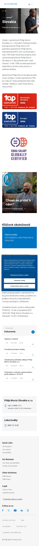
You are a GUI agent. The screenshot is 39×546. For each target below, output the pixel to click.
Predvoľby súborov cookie (12, 499)
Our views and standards (11, 463)
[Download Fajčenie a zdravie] (33, 344)
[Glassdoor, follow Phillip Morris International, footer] (27, 510)
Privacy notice (9, 520)
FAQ (22, 520)
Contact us (21, 526)
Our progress (7, 446)
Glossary (7, 526)
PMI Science (7, 476)
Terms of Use (7, 490)
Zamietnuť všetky (19, 280)
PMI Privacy (7, 479)
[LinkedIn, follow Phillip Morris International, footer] (22, 510)
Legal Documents (9, 493)
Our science (7, 449)
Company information (12, 532)
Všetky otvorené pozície (14, 208)
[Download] (33, 332)
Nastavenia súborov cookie (19, 275)
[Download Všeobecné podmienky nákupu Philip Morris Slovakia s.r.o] (33, 367)
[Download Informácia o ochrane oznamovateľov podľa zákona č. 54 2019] (33, 379)
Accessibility (7, 452)
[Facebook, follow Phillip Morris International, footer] (2, 510)
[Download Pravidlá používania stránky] (33, 354)
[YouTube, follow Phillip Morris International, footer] (15, 510)
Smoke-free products (10, 466)
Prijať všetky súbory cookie (19, 286)
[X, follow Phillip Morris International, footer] (9, 510)
